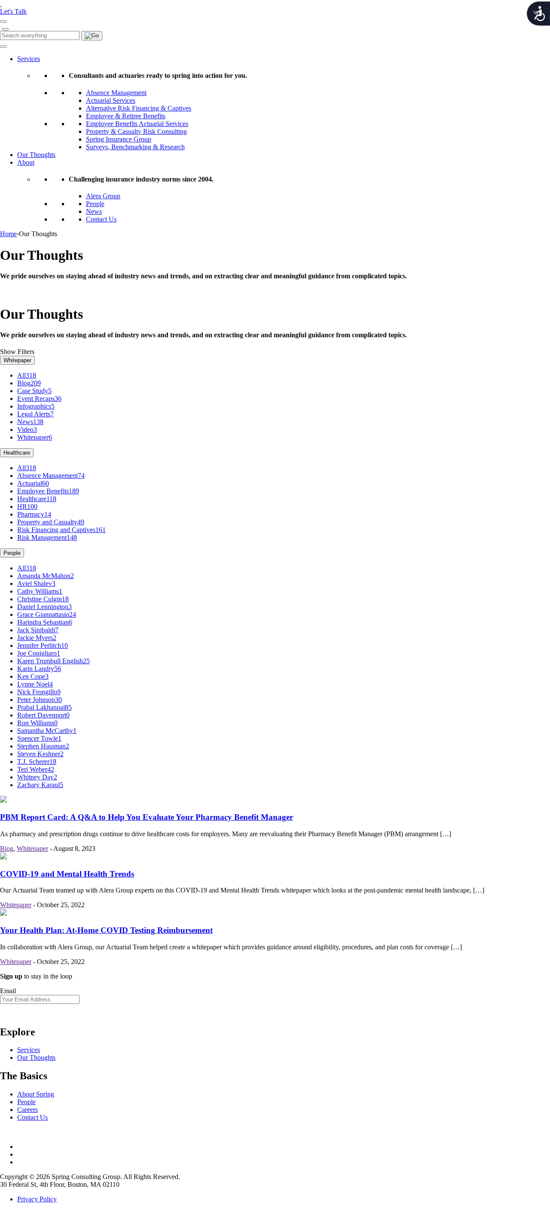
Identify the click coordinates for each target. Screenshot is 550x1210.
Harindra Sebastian (44, 622)
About (25, 162)
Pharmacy (34, 514)
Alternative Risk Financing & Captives (138, 108)
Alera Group (103, 196)
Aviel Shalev (36, 583)
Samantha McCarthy (46, 730)
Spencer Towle (39, 738)
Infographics (36, 406)
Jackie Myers (36, 637)
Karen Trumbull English (53, 661)
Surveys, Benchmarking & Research (135, 147)
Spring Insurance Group (118, 139)
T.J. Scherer (36, 761)
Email (8, 990)
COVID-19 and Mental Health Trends (67, 873)
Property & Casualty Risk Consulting (136, 131)
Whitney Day (37, 777)
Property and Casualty (50, 522)
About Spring (35, 1094)
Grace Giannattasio (46, 614)
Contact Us (101, 219)
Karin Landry (39, 668)
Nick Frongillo (39, 692)
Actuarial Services (110, 100)
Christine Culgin (43, 599)
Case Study (34, 390)
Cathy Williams (39, 591)
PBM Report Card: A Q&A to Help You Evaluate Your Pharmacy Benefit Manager (146, 817)
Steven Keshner (40, 753)
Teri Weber (35, 769)
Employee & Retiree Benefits (125, 116)
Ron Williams (37, 723)
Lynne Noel (35, 684)
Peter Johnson (39, 699)
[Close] (5, 29)
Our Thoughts (36, 154)
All (26, 375)
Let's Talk (13, 11)
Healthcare (16, 453)
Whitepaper (17, 360)
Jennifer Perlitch (42, 645)
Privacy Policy (37, 1199)
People (95, 203)
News (94, 211)
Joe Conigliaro (38, 653)
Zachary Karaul (40, 784)
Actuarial (33, 483)
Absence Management (116, 92)
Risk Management (47, 537)
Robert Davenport (43, 715)
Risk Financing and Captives (61, 529)
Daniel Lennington (44, 606)
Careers (27, 1109)
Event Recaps (39, 398)
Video (27, 429)
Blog (29, 383)
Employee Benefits (48, 491)
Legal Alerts (35, 414)
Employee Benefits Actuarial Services (137, 123)
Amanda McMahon (45, 575)
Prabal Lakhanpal (44, 707)
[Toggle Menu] (3, 46)
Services (28, 58)
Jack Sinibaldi (37, 630)
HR (27, 506)
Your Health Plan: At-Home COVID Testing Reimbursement (106, 930)
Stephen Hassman (43, 746)
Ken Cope (33, 676)
